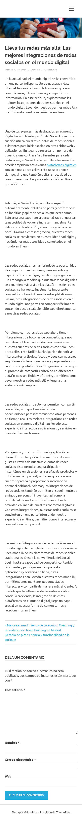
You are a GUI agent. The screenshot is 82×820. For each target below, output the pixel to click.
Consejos (50, 69)
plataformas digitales (61, 165)
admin (35, 69)
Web (8, 776)
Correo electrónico (20, 759)
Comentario (15, 690)
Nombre (12, 742)
